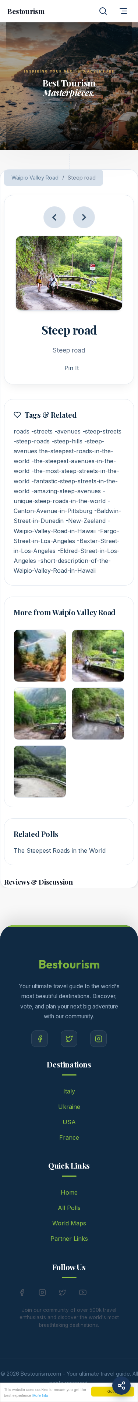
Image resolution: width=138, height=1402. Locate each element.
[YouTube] (82, 1294)
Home (69, 1192)
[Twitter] (69, 1038)
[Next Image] (84, 217)
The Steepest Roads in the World (60, 850)
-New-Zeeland (86, 520)
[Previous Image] (54, 217)
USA (69, 1122)
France (69, 1137)
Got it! (112, 1391)
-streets (42, 431)
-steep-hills (67, 441)
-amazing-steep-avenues (66, 491)
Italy (69, 1091)
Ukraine (69, 1106)
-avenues (67, 431)
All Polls (69, 1207)
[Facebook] (39, 1038)
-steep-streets (101, 431)
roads (21, 431)
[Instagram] (98, 1038)
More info (40, 1395)
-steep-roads (32, 441)
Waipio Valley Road (35, 177)
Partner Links (69, 1238)
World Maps (69, 1223)
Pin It (71, 368)
